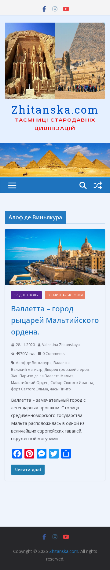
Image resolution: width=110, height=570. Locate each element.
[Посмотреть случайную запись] (97, 185)
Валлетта (61, 362)
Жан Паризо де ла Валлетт (35, 375)
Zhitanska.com (55, 109)
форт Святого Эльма (29, 389)
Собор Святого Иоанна (71, 382)
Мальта (67, 375)
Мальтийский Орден (30, 382)
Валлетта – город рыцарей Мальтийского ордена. (55, 320)
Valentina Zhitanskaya (61, 344)
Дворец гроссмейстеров (66, 369)
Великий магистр (26, 369)
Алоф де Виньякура (34, 362)
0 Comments (53, 353)
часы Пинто (60, 389)
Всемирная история (65, 295)
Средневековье (26, 295)
